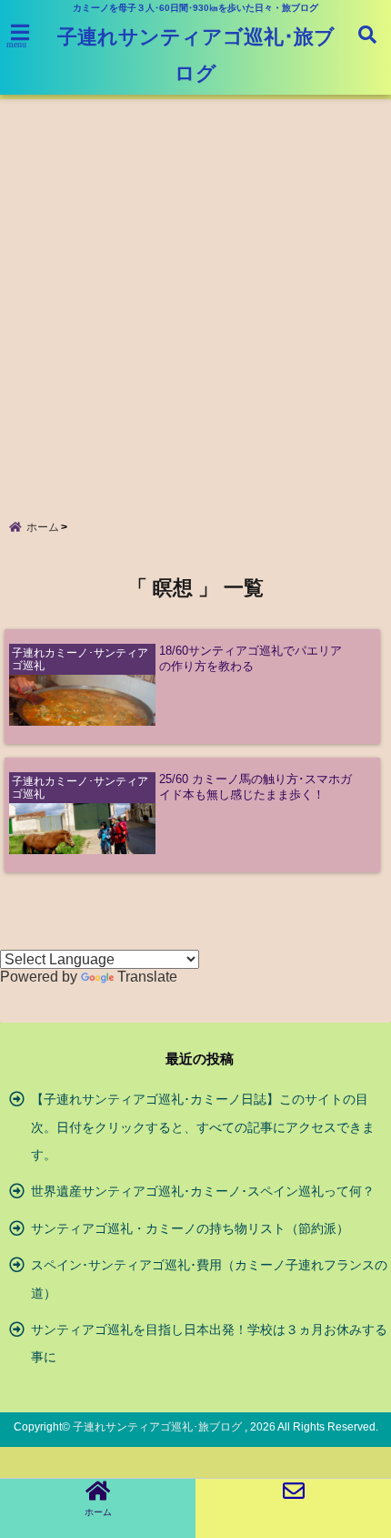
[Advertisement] (195, 295)
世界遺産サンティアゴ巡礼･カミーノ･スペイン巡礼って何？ (203, 1191)
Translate (147, 976)
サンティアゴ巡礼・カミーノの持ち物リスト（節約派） (190, 1228)
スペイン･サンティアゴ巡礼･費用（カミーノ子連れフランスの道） (209, 1278)
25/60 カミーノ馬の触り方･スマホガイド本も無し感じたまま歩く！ (255, 786)
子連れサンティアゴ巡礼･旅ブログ (196, 55)
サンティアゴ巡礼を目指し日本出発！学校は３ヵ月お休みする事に (209, 1343)
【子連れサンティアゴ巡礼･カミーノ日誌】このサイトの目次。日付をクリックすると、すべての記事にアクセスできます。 (203, 1127)
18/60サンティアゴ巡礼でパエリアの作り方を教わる (250, 658)
